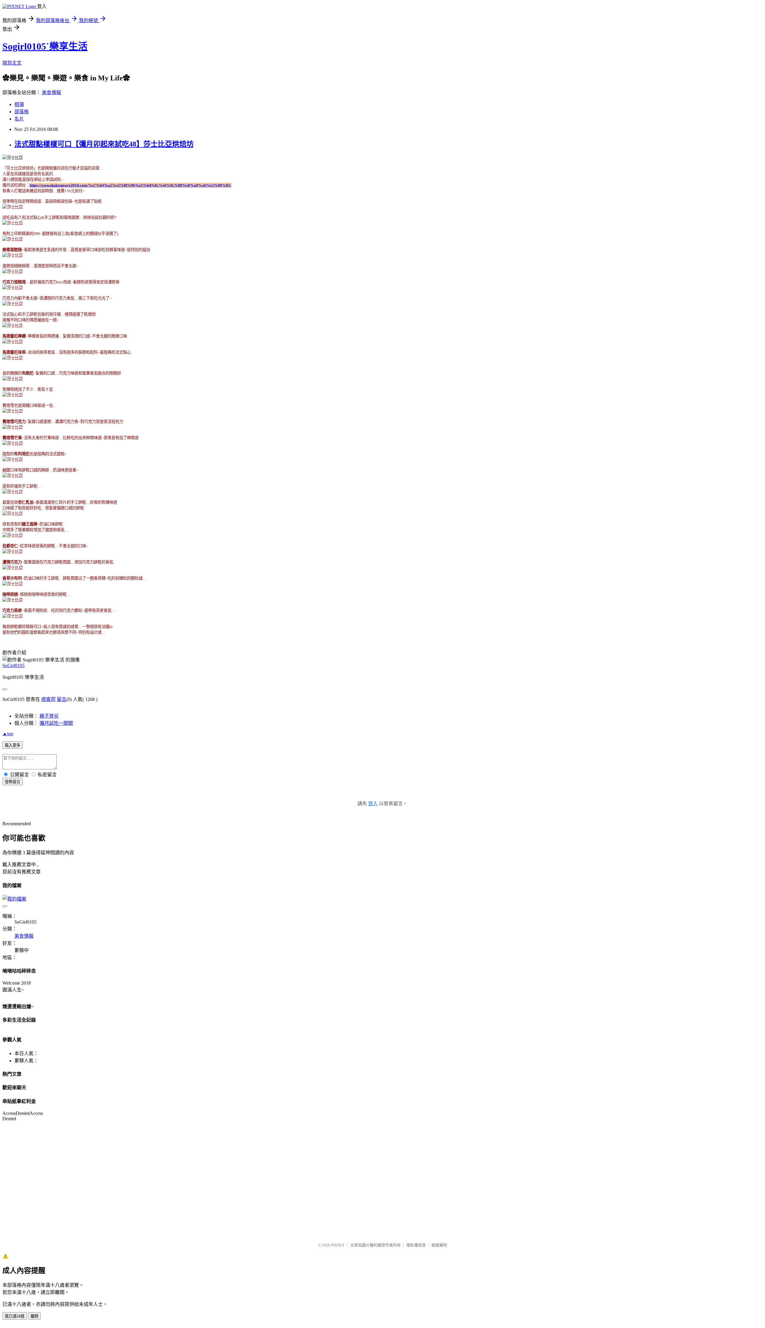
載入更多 (12, 745)
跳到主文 (12, 62)
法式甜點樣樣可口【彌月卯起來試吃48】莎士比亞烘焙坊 (104, 144)
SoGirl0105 (13, 665)
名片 (19, 118)
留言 (61, 699)
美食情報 (51, 92)
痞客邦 (48, 699)
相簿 (19, 104)
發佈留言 (12, 782)
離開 (34, 1316)
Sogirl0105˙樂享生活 (45, 46)
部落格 (21, 111)
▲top (7, 733)
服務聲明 (439, 1245)
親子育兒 (49, 716)
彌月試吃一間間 (56, 723)
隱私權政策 (416, 1245)
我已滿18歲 (15, 1316)
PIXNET (338, 1245)
